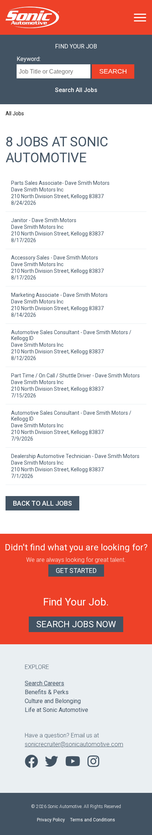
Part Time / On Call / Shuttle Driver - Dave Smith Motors (75, 376)
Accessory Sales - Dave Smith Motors (54, 258)
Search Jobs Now (76, 624)
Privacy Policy (51, 819)
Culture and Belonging (53, 701)
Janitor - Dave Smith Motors (43, 220)
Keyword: (29, 58)
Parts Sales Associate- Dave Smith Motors (60, 183)
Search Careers (44, 683)
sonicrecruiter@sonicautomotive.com (74, 744)
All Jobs (15, 113)
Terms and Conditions (92, 819)
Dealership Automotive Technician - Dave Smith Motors (75, 456)
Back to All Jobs (42, 503)
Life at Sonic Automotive (56, 709)
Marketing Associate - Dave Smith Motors (59, 295)
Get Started (76, 570)
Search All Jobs (76, 90)
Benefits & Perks (47, 692)
